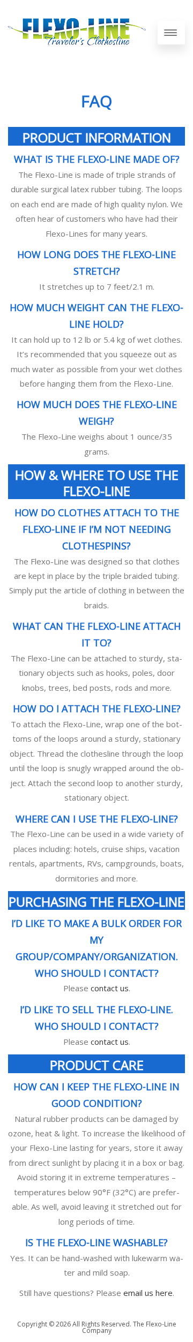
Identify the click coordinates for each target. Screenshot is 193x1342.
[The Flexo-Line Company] (77, 55)
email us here (148, 1292)
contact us (110, 988)
